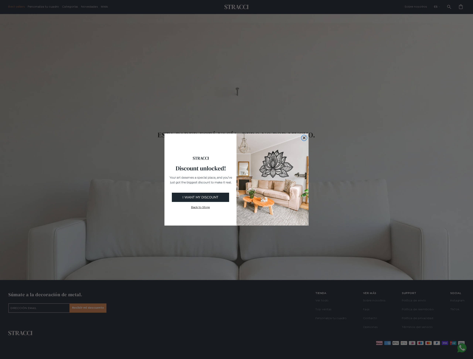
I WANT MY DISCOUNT (200, 197)
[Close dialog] (304, 138)
